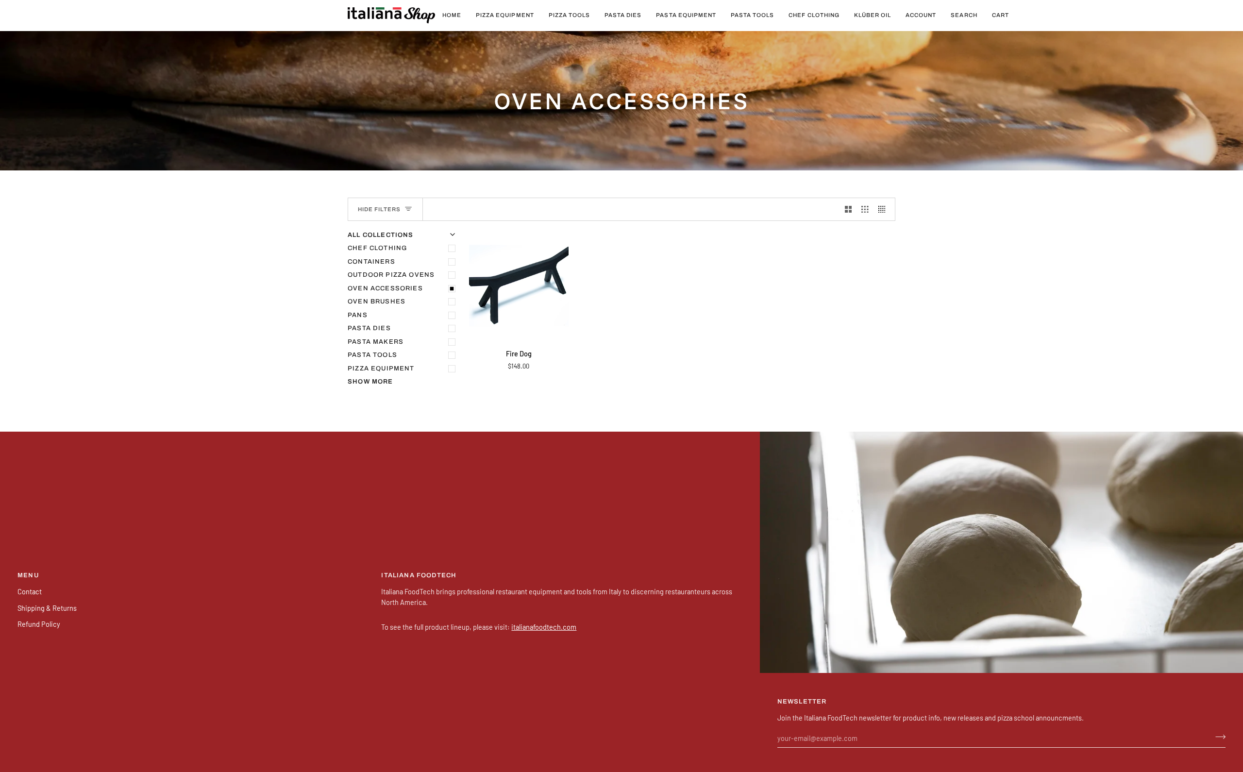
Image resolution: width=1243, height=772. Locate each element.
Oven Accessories (385, 288)
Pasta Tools (372, 355)
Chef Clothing (377, 248)
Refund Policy (38, 624)
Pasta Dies (369, 328)
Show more (370, 381)
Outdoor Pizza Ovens (391, 274)
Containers (371, 261)
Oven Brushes (376, 301)
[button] (505, 15)
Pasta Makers (375, 341)
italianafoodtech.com (543, 626)
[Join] (1217, 737)
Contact (29, 591)
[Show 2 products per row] (848, 209)
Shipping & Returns (47, 608)
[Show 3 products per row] (865, 209)
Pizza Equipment (381, 368)
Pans (358, 315)
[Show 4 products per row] (884, 209)
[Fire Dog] (519, 286)
